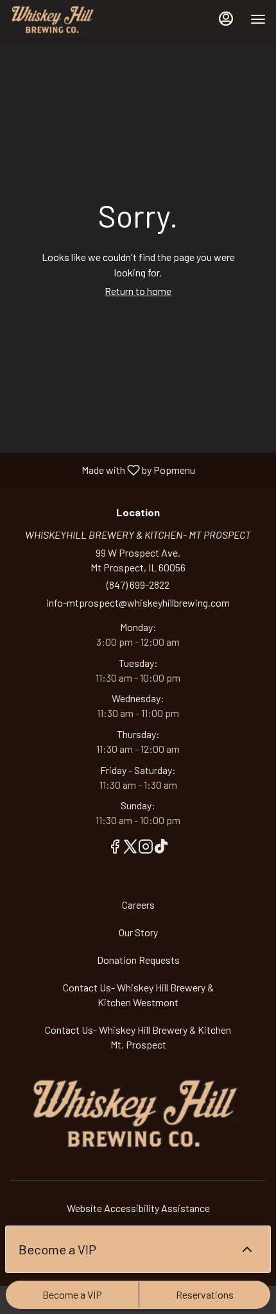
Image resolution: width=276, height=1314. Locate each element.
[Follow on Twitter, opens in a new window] (130, 848)
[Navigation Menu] (258, 19)
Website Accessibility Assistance (138, 1208)
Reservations (205, 1294)
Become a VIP (72, 1294)
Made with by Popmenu (102, 469)
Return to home (138, 291)
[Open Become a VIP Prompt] (247, 1249)
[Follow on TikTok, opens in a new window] (161, 848)
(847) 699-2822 (138, 584)
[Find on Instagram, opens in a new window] (145, 848)
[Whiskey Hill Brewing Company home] (68, 19)
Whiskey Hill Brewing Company (138, 1113)
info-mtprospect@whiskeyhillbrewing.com (138, 602)
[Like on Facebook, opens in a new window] (115, 848)
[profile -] (226, 18)
